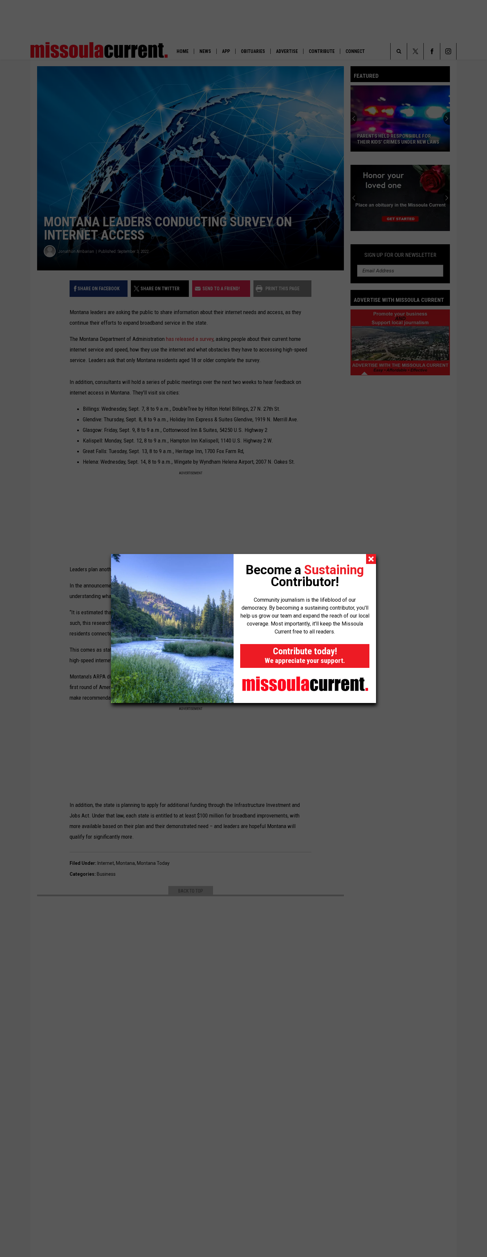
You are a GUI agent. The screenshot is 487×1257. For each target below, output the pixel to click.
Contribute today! (305, 655)
